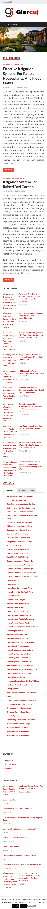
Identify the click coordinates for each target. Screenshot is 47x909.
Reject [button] (23, 906)
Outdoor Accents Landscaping (19, 708)
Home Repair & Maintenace (18, 646)
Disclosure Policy (11, 764)
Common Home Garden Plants (19, 530)
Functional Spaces (14, 545)
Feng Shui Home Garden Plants (19, 541)
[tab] (10, 490)
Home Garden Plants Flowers (19, 615)
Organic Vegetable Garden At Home (21, 700)
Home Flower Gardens (16, 596)
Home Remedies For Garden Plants (21, 642)
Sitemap (7, 768)
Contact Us (8, 760)
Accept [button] (15, 906)
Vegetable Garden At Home (18, 731)
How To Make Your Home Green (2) (17, 809)
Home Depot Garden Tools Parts (20, 592)
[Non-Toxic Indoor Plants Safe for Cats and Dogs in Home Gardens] (10, 426)
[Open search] (41, 24)
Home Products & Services (18, 638)
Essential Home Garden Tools (18, 538)
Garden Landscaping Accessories (20, 561)
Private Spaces (13, 716)
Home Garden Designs (16, 599)
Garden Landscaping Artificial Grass (21, 572)
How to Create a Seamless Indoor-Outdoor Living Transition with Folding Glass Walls (30, 465)
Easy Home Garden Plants (17, 534)
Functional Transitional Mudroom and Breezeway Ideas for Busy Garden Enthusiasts (29, 297)
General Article (13, 580)
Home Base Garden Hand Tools (19, 588)
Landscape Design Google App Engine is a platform (31, 787)
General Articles (13, 584)
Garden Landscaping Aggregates (20, 565)
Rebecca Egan (22, 87)
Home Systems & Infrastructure (20, 650)
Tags (32, 490)
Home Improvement (15, 630)
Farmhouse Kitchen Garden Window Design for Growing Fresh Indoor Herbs (30, 444)
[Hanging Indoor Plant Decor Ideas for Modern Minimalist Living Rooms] (10, 355)
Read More (7, 169)
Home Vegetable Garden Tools (19, 673)
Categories (9, 490)
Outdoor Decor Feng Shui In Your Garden (19, 855)
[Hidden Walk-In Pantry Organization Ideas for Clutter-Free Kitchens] (10, 371)
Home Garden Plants (15, 607)
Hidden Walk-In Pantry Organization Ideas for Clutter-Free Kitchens (31, 373)
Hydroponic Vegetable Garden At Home (23, 681)
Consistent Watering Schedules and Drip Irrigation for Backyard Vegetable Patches (30, 407)
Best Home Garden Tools (17, 500)
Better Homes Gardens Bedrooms (20, 512)
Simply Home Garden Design (18, 723)
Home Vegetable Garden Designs (20, 665)
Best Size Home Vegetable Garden (21, 504)
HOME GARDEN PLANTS (17, 611)
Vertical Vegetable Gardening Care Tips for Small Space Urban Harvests (31, 315)
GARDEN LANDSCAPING (17, 557)
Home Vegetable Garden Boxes (13, 178)
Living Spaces (12, 689)
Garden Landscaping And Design (20, 569)
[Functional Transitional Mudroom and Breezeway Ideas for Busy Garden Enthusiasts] (10, 294)
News (9, 696)
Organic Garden (9, 800)
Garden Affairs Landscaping (18, 549)
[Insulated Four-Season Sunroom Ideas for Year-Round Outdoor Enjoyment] (10, 388)
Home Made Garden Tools (17, 634)
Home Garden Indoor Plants (18, 603)
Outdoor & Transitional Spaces (19, 704)
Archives (22, 490)
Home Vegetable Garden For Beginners (23, 669)
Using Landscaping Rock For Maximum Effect (21, 829)
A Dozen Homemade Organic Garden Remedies (22, 864)
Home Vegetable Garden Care (19, 661)
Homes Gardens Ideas (16, 677)
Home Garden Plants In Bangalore (20, 619)
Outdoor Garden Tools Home (18, 712)
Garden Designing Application (19, 553)
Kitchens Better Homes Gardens (20, 685)
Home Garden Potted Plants (13, 65)
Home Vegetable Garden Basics (19, 654)
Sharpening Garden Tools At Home (21, 720)
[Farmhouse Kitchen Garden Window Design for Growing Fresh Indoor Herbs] (10, 443)
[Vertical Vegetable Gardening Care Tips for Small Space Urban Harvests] (10, 313)
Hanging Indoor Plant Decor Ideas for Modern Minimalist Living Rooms (30, 356)
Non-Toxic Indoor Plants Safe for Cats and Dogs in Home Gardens (30, 428)
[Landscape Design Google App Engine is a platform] (10, 786)
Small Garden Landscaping (17, 727)
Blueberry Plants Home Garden (19, 522)
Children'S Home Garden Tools (19, 526)
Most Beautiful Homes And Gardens (21, 692)
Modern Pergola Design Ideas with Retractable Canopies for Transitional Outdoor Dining (31, 334)
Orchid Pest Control (11, 846)
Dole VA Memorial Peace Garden (16, 838)
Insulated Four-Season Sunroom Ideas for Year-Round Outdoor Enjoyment (31, 389)
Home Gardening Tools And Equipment (22, 627)
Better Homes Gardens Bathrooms (21, 508)
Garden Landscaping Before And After (22, 576)
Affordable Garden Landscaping (20, 496)
